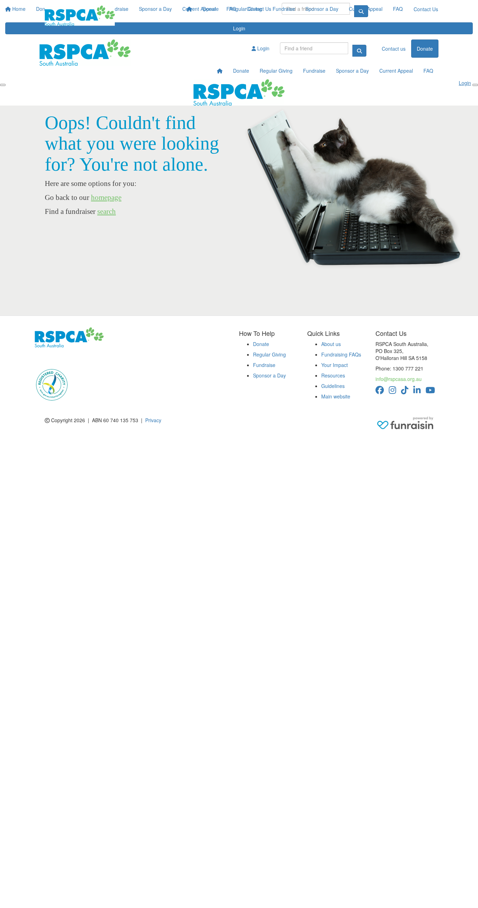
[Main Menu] (3, 85)
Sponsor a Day (321, 8)
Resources (333, 375)
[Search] (359, 51)
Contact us (394, 48)
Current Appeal (365, 8)
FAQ (398, 8)
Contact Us (426, 9)
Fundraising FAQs (341, 354)
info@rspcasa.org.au (398, 378)
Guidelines (333, 385)
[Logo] (80, 15)
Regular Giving (245, 8)
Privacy (153, 420)
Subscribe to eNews (61, 357)
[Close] (475, 85)
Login (262, 48)
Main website (335, 396)
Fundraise (284, 8)
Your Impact (334, 364)
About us (331, 343)
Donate (211, 8)
